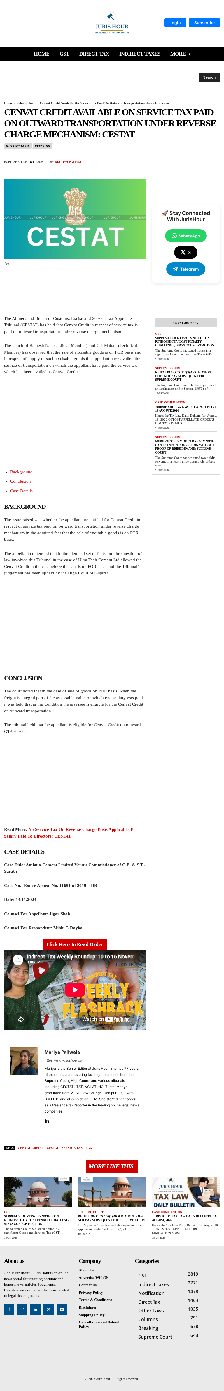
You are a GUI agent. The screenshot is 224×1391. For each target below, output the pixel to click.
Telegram (189, 269)
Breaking (42, 146)
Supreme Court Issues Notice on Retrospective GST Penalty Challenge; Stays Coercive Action (184, 341)
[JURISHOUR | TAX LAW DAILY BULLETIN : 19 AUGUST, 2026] (186, 1192)
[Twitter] (187, 157)
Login (175, 22)
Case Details (21, 491)
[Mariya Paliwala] (24, 1085)
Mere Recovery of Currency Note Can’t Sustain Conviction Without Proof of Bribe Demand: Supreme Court (184, 447)
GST (158, 333)
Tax (89, 1148)
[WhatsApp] (214, 157)
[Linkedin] (47, 1119)
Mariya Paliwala (70, 161)
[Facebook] (174, 157)
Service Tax (72, 1148)
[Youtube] (62, 1309)
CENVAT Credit (31, 1148)
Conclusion (20, 481)
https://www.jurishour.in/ (63, 1060)
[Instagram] (22, 1309)
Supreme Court (168, 368)
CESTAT (53, 1148)
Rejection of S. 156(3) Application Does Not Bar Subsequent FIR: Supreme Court (183, 376)
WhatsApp (189, 235)
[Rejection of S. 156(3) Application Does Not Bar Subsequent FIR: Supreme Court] (112, 1192)
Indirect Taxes (26, 103)
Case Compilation (170, 402)
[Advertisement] (75, 423)
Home (8, 103)
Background (21, 472)
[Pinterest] (200, 157)
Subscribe (204, 22)
